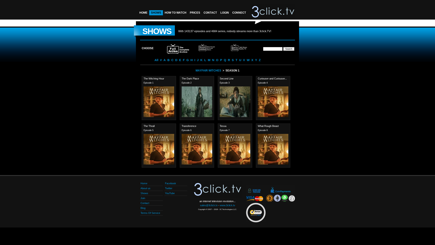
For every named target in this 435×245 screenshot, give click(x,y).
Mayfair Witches (208, 70)
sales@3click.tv (209, 205)
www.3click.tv (227, 205)
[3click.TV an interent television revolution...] (273, 12)
